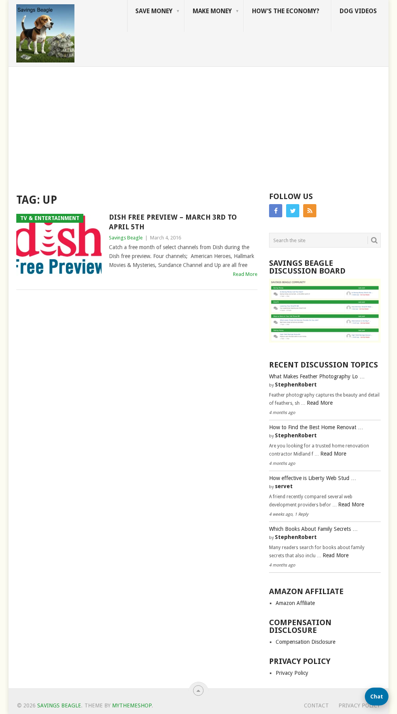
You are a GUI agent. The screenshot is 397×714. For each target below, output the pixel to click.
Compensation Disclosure (305, 642)
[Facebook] (275, 210)
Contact (316, 705)
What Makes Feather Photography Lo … (317, 376)
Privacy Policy (292, 673)
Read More (245, 274)
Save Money (154, 11)
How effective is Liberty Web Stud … (312, 478)
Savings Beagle (126, 238)
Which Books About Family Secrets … (313, 529)
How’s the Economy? (285, 11)
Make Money (212, 11)
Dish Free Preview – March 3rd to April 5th (173, 222)
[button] (376, 696)
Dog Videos (358, 11)
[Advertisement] (198, 125)
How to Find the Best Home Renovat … (316, 427)
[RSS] (309, 210)
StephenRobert (296, 384)
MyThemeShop (132, 705)
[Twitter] (292, 210)
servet (284, 486)
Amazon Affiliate (295, 603)
